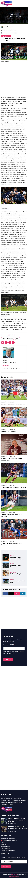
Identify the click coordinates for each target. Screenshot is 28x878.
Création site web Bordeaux (8, 850)
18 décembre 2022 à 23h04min (9, 30)
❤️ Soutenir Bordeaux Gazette (9, 840)
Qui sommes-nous (5, 848)
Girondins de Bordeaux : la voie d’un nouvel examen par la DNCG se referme (16, 820)
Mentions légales (5, 846)
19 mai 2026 (12, 429)
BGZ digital (14, 874)
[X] (6, 342)
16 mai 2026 (12, 456)
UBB (17, 338)
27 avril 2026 (12, 485)
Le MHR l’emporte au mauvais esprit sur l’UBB (13, 487)
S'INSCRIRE (8, 659)
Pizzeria (12, 555)
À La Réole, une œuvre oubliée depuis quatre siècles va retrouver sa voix (17, 828)
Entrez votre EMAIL (8, 645)
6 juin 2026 (11, 402)
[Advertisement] (14, 78)
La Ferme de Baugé (15, 574)
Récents (13, 552)
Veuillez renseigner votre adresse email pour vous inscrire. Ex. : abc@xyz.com (13, 652)
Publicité (3, 844)
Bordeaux (5, 335)
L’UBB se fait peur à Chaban (8, 431)
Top (4, 552)
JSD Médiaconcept (14, 876)
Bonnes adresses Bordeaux (8, 838)
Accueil (10, 16)
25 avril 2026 (12, 512)
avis (8, 552)
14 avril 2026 (12, 541)
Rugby (11, 335)
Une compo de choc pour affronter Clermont (13, 404)
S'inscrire (6, 866)
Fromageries (13, 572)
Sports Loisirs (6, 36)
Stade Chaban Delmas (8, 338)
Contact (3, 842)
